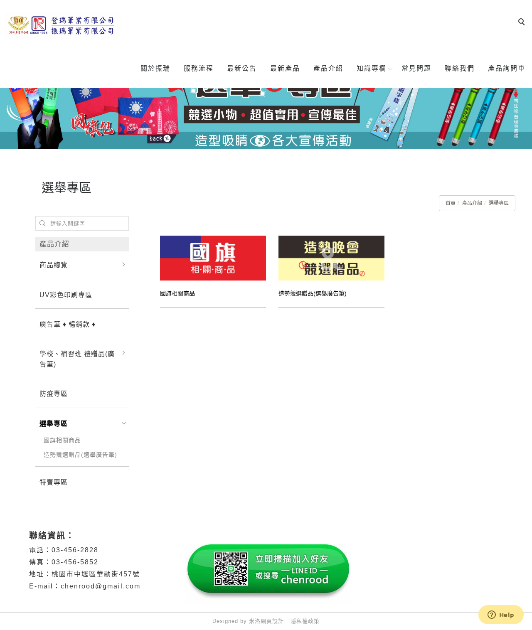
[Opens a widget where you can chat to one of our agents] (501, 615)
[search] (523, 23)
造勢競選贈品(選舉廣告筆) (80, 454)
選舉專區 (499, 203)
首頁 (451, 203)
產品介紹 (328, 68)
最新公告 (242, 68)
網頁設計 (272, 621)
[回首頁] (62, 25)
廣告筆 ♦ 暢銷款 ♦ (67, 324)
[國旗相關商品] (213, 257)
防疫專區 (53, 393)
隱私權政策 (305, 621)
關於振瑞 (155, 68)
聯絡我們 (460, 68)
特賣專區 (53, 482)
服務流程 (199, 68)
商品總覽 (53, 264)
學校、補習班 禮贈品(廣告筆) (77, 359)
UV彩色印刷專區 (65, 294)
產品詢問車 (506, 68)
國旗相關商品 (62, 440)
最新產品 (285, 68)
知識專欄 (372, 68)
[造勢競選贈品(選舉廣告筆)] (331, 257)
